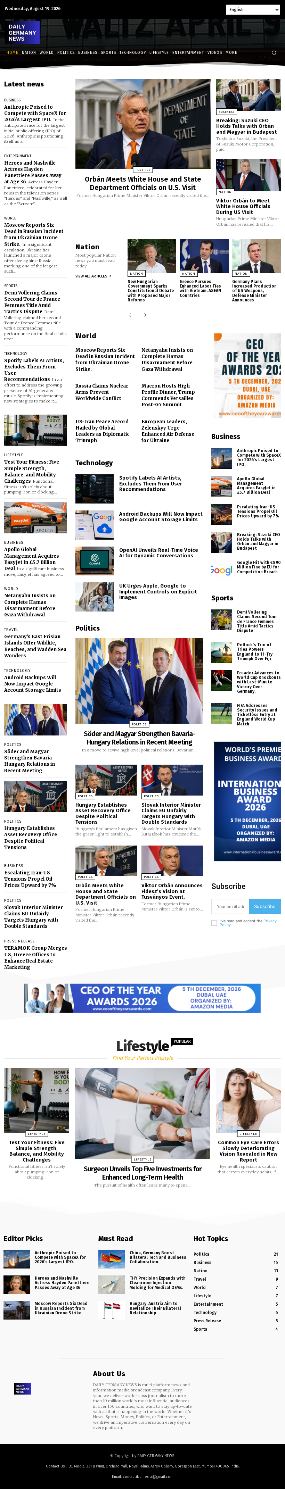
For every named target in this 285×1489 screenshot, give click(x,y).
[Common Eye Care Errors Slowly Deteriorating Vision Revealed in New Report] (248, 1100)
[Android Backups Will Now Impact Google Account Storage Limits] (94, 525)
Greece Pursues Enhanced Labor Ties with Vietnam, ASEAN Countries (200, 288)
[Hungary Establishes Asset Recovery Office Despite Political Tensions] (35, 797)
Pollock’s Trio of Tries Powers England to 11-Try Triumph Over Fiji (254, 651)
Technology (15, 354)
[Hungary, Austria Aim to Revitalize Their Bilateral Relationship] (111, 1310)
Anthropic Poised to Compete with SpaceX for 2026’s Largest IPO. (35, 113)
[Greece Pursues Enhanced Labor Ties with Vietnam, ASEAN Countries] (204, 256)
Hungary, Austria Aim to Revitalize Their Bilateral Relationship (155, 1308)
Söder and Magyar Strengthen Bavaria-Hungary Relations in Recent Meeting (29, 761)
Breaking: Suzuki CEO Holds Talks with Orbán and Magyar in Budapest (246, 126)
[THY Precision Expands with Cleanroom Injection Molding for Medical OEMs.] (111, 1284)
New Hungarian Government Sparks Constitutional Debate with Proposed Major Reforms (151, 290)
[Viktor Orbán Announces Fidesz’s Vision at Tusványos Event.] (172, 861)
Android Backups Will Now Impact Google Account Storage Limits (32, 684)
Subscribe (265, 906)
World (10, 218)
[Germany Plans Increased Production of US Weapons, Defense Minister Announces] (256, 256)
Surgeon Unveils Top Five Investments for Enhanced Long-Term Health (143, 1173)
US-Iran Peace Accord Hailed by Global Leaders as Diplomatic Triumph (102, 431)
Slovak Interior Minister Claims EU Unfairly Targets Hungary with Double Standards (33, 917)
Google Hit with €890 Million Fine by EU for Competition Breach (259, 567)
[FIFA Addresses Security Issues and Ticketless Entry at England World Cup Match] (221, 713)
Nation (225, 192)
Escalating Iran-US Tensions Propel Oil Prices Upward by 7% (30, 879)
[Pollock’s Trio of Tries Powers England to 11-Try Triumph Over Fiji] (221, 652)
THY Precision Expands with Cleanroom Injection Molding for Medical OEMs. (158, 1283)
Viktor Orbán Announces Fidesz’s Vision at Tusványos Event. (172, 891)
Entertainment (17, 156)
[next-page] (143, 315)
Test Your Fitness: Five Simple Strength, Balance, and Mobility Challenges (31, 471)
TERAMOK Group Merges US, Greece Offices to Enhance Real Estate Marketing (35, 957)
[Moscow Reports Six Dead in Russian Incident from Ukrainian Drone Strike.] (16, 1310)
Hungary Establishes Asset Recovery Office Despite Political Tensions (30, 837)
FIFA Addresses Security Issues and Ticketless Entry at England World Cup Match (257, 714)
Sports (10, 286)
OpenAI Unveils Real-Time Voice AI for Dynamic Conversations (158, 553)
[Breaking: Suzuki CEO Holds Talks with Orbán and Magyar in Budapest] (248, 95)
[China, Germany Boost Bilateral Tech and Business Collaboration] (111, 1259)
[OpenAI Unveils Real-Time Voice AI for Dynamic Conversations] (94, 561)
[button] (274, 52)
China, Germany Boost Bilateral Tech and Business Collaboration (158, 1257)
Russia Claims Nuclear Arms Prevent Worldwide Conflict (101, 392)
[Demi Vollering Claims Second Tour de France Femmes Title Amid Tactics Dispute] (221, 619)
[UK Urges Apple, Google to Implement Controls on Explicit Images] (94, 597)
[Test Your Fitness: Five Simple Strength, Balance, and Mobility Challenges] (35, 430)
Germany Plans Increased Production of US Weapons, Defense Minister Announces (254, 290)
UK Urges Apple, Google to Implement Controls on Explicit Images (158, 591)
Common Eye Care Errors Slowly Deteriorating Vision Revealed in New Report (248, 1151)
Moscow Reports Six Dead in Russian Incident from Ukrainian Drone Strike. (34, 234)
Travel (11, 630)
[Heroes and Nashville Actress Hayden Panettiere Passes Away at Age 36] (16, 1284)
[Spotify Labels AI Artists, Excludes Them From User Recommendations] (94, 489)
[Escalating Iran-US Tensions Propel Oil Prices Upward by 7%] (221, 514)
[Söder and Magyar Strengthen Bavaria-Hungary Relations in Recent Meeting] (35, 720)
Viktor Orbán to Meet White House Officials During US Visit (243, 206)
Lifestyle (14, 455)
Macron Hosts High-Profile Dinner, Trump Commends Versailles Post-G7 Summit (168, 395)
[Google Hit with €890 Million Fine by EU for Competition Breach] (221, 570)
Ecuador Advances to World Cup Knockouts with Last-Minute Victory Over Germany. (259, 682)
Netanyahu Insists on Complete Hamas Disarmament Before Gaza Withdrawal (30, 605)
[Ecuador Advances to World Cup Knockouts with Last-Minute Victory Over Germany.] (221, 680)
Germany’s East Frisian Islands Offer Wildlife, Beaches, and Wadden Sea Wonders (35, 646)
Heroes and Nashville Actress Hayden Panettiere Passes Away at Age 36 (33, 172)
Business (12, 100)
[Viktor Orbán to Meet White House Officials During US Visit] (248, 175)
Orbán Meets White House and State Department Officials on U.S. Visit (143, 183)
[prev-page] (132, 315)
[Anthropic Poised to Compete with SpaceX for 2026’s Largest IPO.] (221, 458)
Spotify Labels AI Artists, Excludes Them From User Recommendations (150, 483)
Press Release (19, 941)
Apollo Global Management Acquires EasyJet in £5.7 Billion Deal (31, 559)
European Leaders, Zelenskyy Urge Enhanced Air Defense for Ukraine (167, 431)
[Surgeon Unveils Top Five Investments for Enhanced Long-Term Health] (142, 1113)
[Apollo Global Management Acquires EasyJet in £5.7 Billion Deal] (35, 518)
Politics (13, 745)
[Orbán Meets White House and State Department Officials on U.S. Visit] (143, 124)
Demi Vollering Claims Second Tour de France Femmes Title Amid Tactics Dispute (32, 302)
